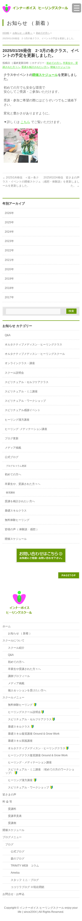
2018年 (9, 288)
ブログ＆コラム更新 (16, 466)
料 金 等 (7, 801)
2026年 (9, 213)
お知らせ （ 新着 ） (18, 633)
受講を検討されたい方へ (35, 67)
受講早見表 (13, 816)
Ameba (12, 872)
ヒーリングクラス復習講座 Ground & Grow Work (36, 755)
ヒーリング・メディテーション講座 (28, 762)
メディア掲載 (13, 447)
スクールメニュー (13, 697)
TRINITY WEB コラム (22, 865)
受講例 (10, 823)
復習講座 (10, 492)
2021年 (9, 260)
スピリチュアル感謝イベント (22, 410)
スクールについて (13, 640)
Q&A (7, 335)
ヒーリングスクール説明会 (23, 712)
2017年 (9, 297)
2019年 (9, 278)
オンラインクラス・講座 (20, 363)
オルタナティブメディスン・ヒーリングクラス (33, 344)
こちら (25, 122)
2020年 (9, 269)
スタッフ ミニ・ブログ (22, 880)
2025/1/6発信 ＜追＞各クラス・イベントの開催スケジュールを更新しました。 (22, 181)
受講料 (10, 808)
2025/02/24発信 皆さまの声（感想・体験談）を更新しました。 (60, 181)
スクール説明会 (14, 372)
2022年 (9, 250)
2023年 (9, 241)
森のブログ (14, 858)
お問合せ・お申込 (13, 894)
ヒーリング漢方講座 (17, 419)
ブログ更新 (11, 438)
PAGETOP (69, 575)
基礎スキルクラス (16, 510)
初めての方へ (54, 63)
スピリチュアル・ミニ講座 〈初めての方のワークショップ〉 (39, 771)
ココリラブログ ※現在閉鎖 (24, 887)
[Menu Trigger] (76, 8)
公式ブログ (11, 457)
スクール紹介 (14, 647)
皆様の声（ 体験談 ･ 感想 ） (22, 529)
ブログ (9, 844)
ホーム (7, 626)
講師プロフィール (17, 676)
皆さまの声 (9, 794)
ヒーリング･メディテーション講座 (26, 429)
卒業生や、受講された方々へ (22, 484)
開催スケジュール (60, 67)
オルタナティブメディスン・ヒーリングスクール (35, 353)
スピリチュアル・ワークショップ (25, 400)
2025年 (9, 222)
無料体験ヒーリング (17, 520)
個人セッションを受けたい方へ (25, 690)
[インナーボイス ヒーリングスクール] (35, 7)
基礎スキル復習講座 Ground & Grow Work (32, 733)
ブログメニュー (12, 837)
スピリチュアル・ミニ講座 (21, 391)
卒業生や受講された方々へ (23, 669)
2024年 (9, 231)
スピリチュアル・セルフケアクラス (27, 382)
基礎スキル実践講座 (19, 740)
